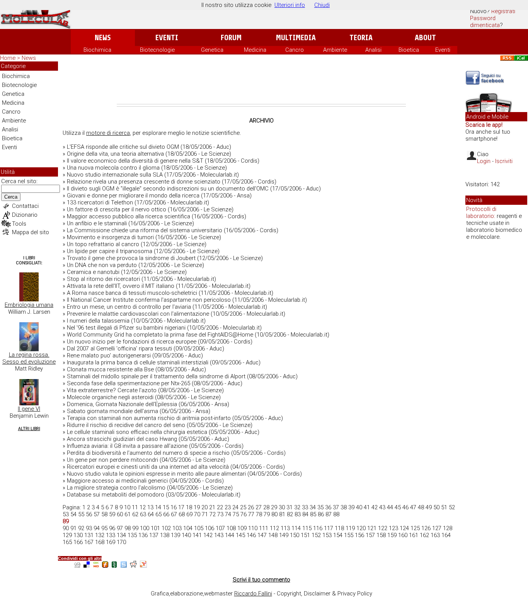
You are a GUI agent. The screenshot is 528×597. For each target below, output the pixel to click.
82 (290, 514)
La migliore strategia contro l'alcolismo (116, 487)
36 (328, 507)
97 (120, 528)
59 (112, 514)
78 (259, 514)
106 (209, 528)
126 (426, 528)
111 (263, 528)
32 (297, 507)
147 (262, 535)
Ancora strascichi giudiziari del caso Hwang (122, 438)
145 (240, 535)
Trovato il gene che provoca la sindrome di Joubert (131, 258)
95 (104, 528)
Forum (231, 37)
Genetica (212, 49)
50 (436, 507)
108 (231, 528)
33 (305, 507)
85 (313, 514)
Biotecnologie (157, 49)
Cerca (10, 197)
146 (251, 535)
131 (89, 535)
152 (316, 535)
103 (177, 528)
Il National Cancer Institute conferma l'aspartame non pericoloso (149, 299)
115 (307, 528)
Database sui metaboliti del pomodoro (115, 494)
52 (452, 507)
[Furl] (105, 565)
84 (305, 514)
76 (243, 514)
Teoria (361, 37)
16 (173, 507)
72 (212, 514)
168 (99, 542)
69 (189, 514)
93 (89, 528)
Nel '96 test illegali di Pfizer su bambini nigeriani (126, 327)
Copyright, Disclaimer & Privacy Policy (324, 593)
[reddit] (133, 565)
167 (89, 542)
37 (336, 507)
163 (435, 535)
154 (337, 535)
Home (7, 57)
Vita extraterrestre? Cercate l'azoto (112, 390)
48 (421, 507)
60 (120, 514)
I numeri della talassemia (98, 320)
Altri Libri (29, 428)
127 (436, 528)
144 (229, 535)
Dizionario (24, 214)
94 (97, 528)
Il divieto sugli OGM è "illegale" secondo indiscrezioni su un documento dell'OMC (168, 188)
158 (381, 535)
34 (313, 507)
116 (317, 528)
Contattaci (25, 205)
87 (328, 514)
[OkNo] (96, 565)
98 (127, 528)
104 (187, 528)
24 (235, 507)
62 (135, 514)
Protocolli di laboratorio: (481, 212)
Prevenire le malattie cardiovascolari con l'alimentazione (138, 313)
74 (228, 514)
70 (197, 514)
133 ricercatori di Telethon (100, 202)
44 (390, 507)
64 (151, 514)
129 (67, 535)
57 (97, 514)
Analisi (373, 49)
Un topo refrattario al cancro (103, 244)
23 (228, 507)
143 (218, 535)
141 (197, 535)
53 (66, 514)
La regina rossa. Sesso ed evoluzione (29, 358)
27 (258, 507)
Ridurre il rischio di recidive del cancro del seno (126, 425)
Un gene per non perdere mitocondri (112, 459)
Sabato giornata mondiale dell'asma (112, 411)
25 (243, 507)
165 (67, 542)
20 (204, 507)
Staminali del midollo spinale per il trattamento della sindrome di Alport (156, 376)
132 (99, 535)
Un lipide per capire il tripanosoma (109, 251)
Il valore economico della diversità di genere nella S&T (135, 160)
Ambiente (335, 49)
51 (444, 507)
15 (166, 507)
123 (393, 528)
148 (273, 535)
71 (205, 514)
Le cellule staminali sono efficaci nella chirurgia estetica (137, 432)
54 (73, 514)
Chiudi (322, 5)
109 (242, 528)
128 (447, 528)
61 (127, 514)
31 (289, 507)
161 (413, 535)
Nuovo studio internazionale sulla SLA (115, 174)
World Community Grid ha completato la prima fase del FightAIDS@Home (160, 334)
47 (413, 507)
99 (135, 528)
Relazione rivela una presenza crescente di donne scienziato (143, 181)
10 (127, 507)
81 (282, 514)
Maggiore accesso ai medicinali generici (117, 480)
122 (382, 528)
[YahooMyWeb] (143, 565)
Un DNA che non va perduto (102, 265)
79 (267, 514)
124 (404, 528)
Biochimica (97, 49)
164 (446, 535)
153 (327, 535)
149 (283, 535)
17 (181, 507)
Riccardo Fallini (253, 593)
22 (220, 507)
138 (164, 535)
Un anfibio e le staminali (97, 223)
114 (296, 528)
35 (320, 507)
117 (328, 528)
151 (305, 535)
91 (73, 528)
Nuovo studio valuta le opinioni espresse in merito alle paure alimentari (156, 473)
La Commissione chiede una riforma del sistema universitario (144, 230)
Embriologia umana (29, 304)
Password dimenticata (485, 22)
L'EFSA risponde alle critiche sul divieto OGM (123, 146)
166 (78, 542)
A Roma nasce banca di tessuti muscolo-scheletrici (132, 292)
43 (382, 507)
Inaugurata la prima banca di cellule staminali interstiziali (137, 362)
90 (66, 528)
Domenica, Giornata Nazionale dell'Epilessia (122, 404)
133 (110, 535)
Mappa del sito (30, 232)
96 (112, 528)
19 (197, 507)
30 (282, 507)
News (103, 37)
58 (104, 514)
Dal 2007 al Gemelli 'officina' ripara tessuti (119, 348)
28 (266, 507)
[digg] (77, 565)
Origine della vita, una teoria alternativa (115, 153)
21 (212, 507)
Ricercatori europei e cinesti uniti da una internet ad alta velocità (148, 466)
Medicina (255, 49)
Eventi (166, 37)
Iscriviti (504, 161)
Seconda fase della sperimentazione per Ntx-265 (128, 383)
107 (220, 528)
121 (371, 528)
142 (208, 535)
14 (158, 507)
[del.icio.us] (86, 565)
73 (220, 514)
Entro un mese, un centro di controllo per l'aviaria (129, 306)
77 (251, 514)
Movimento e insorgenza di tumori (110, 237)
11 (135, 507)
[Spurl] (124, 565)
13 (150, 507)
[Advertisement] (261, 82)
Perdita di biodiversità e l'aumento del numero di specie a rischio (148, 452)
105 (198, 528)
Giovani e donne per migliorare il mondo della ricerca (133, 195)
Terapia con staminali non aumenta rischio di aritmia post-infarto (149, 418)
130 (78, 535)
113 (285, 528)
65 (158, 514)
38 (344, 507)
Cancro (294, 49)
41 (367, 507)
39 (351, 507)
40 (359, 507)
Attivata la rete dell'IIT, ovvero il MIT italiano (120, 285)
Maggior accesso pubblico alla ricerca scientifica (128, 216)
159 (392, 535)
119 (350, 528)
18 (189, 507)
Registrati (503, 11)
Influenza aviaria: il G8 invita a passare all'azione (127, 445)
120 (361, 528)
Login (484, 161)
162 (424, 535)
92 (81, 528)
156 (359, 535)
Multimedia (296, 37)
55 (81, 514)
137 (153, 535)
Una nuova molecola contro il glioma (113, 167)
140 (186, 535)
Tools (19, 223)
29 (274, 507)
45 (398, 507)
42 (374, 507)
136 (143, 535)
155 (348, 535)
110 (252, 528)
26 (251, 507)
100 (144, 528)
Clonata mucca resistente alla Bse (110, 369)
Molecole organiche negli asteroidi (110, 397)
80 (274, 514)
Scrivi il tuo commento (261, 579)
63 (143, 514)
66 (166, 514)
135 (132, 535)
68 (182, 514)
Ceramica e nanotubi (93, 272)
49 (429, 507)
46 (405, 507)
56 (89, 514)
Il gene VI (29, 408)
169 (110, 542)
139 (175, 535)
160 (402, 535)
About (425, 37)
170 (121, 542)
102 (166, 528)
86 (321, 514)
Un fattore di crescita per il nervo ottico (116, 209)
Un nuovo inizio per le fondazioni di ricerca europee (131, 341)
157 (370, 535)
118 (339, 528)
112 (274, 528)
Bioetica (409, 49)
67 (174, 514)
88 (336, 514)
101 (155, 528)
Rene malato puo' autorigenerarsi (109, 355)
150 (294, 535)
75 (236, 514)
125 (415, 528)
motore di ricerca (108, 132)
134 (121, 535)
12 (143, 507)
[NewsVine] (114, 565)
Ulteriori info (289, 5)
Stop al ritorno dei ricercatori (103, 279)
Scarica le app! (483, 124)
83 (298, 514)
